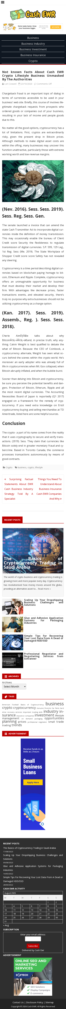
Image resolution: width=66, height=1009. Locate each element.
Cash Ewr (39, 950)
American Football (10, 705)
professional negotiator (37, 722)
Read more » (44, 588)
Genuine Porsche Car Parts (48, 708)
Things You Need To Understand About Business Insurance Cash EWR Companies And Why (49, 489)
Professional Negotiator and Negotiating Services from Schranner (43, 656)
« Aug (6, 925)
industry (51, 711)
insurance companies (25, 716)
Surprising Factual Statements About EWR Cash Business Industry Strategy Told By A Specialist (18, 489)
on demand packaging (31, 719)
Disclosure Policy (34, 1002)
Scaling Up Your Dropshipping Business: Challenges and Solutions (43, 602)
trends (17, 725)
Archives (7, 682)
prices (22, 721)
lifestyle (39, 467)
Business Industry (33, 43)
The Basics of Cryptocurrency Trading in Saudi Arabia (33, 563)
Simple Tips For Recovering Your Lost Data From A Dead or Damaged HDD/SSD (43, 638)
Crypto (33, 61)
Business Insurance (33, 55)
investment (44, 715)
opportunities (54, 718)
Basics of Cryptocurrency (32, 705)
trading (6, 725)
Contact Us (18, 1002)
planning (9, 721)
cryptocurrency (24, 707)
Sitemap (49, 1002)
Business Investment (33, 49)
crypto (31, 467)
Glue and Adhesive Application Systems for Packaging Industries (43, 620)
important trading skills (32, 712)
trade (60, 721)
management (10, 718)
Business (33, 38)
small (51, 721)
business (22, 467)
